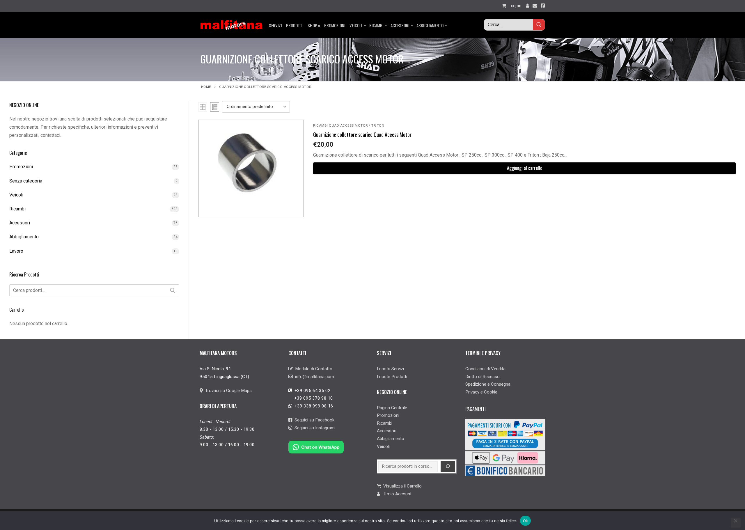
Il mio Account (395, 494)
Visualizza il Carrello (401, 486)
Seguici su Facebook (313, 420)
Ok (525, 520)
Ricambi (17, 209)
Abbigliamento (24, 237)
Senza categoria (25, 181)
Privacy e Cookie (481, 392)
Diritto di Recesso (482, 376)
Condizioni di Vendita (485, 368)
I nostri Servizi (390, 368)
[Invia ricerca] (539, 24)
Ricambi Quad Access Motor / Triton (348, 125)
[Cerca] (172, 290)
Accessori (19, 223)
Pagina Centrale (392, 407)
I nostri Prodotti (392, 376)
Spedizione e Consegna (487, 384)
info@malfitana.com (313, 376)
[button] (524, 168)
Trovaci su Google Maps (227, 390)
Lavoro (16, 251)
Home (206, 87)
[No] (736, 523)
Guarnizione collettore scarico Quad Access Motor (362, 134)
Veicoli (16, 195)
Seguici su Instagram (313, 427)
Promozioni (21, 166)
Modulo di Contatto (312, 368)
